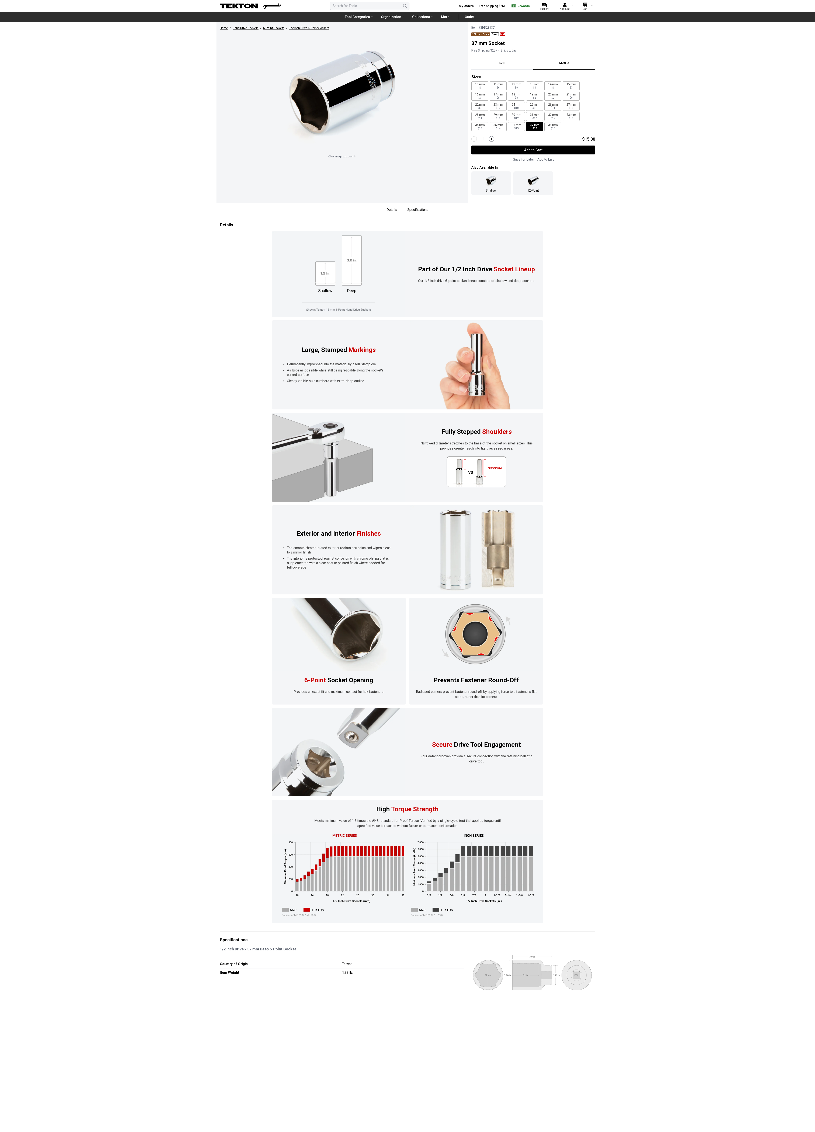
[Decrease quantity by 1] (474, 139)
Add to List (545, 159)
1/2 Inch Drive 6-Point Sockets (309, 28)
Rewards (523, 6)
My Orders (466, 6)
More (445, 17)
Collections (421, 17)
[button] (342, 92)
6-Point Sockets (273, 28)
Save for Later (523, 159)
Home (224, 28)
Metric (564, 63)
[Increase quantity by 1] (491, 139)
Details (391, 210)
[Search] (405, 6)
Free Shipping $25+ (492, 6)
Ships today (508, 50)
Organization (391, 17)
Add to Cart (533, 150)
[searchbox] (369, 6)
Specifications (418, 210)
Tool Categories (357, 17)
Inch (502, 63)
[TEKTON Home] (250, 6)
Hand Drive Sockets (246, 28)
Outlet (469, 17)
